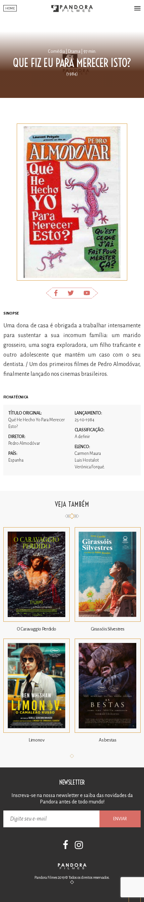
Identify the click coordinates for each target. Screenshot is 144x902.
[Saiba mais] (36, 620)
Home (10, 8)
